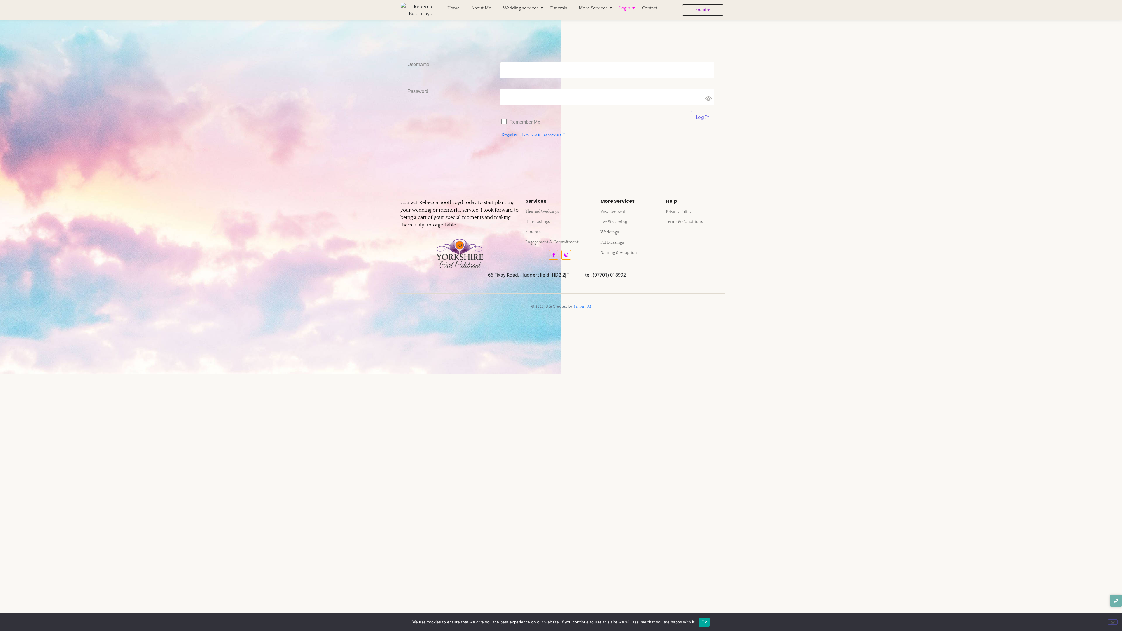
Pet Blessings (612, 242)
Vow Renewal (612, 211)
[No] (1113, 622)
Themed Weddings (542, 211)
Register (509, 134)
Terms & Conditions (684, 221)
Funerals (558, 8)
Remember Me (525, 121)
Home (453, 8)
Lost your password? (543, 134)
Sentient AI (582, 306)
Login (624, 8)
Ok (704, 622)
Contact (649, 8)
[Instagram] (566, 255)
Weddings (609, 232)
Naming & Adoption (618, 252)
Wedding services (521, 8)
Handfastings (537, 221)
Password (418, 91)
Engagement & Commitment (552, 242)
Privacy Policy (678, 211)
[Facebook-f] (553, 255)
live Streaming (613, 222)
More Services (593, 8)
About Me (481, 8)
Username (418, 64)
